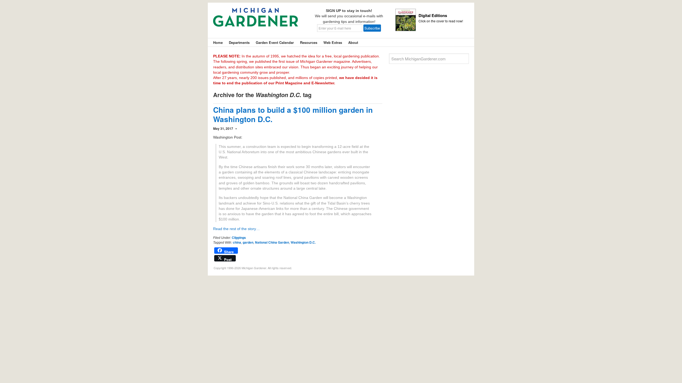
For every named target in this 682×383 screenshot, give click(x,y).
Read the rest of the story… (236, 229)
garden (248, 242)
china (237, 242)
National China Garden (272, 242)
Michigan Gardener (255, 21)
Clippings (239, 237)
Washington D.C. (303, 242)
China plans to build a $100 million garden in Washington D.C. (293, 114)
